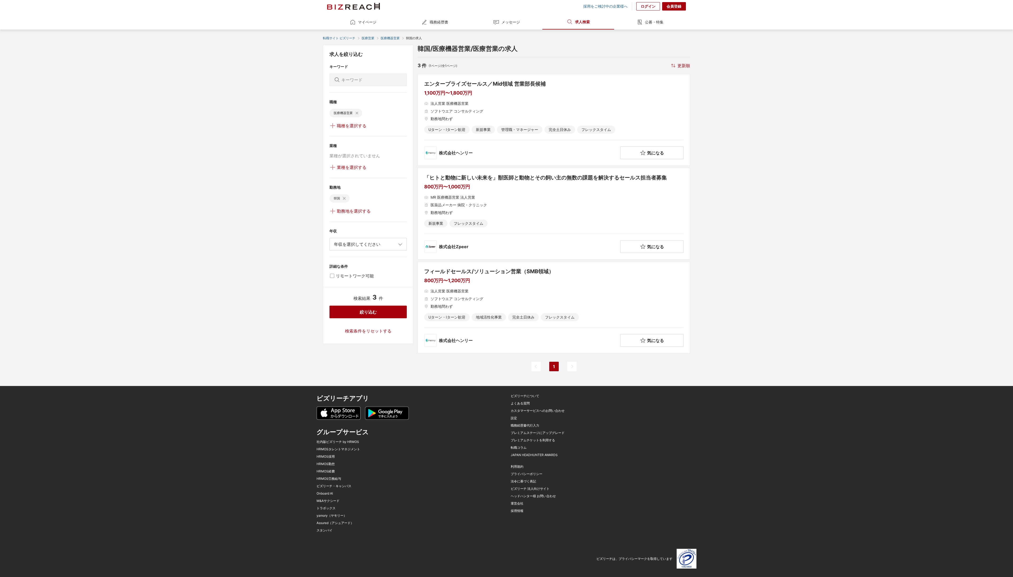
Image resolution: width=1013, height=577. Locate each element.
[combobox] (368, 244)
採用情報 (517, 510)
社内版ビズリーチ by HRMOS (338, 441)
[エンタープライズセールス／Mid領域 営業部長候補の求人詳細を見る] (554, 119)
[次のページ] (572, 366)
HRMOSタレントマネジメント (338, 449)
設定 (514, 418)
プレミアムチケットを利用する (533, 440)
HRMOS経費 (326, 471)
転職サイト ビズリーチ (339, 38)
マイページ (367, 22)
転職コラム (519, 447)
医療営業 (368, 38)
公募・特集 (654, 22)
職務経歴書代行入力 (525, 425)
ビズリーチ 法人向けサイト (530, 488)
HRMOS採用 (326, 456)
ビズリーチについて (525, 396)
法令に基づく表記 (523, 481)
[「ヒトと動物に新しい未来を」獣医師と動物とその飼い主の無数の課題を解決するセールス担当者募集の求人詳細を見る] (554, 213)
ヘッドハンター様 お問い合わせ (533, 496)
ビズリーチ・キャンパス (334, 486)
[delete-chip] (357, 113)
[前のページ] (536, 366)
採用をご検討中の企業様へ (605, 6)
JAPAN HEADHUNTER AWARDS (534, 455)
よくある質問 (520, 403)
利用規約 (517, 466)
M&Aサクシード (328, 500)
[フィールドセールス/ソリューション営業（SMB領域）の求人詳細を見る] (554, 307)
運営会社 (517, 503)
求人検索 (582, 21)
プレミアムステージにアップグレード (538, 432)
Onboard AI (325, 493)
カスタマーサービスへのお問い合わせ (538, 410)
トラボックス (326, 508)
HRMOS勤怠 (326, 464)
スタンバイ (324, 530)
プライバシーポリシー (526, 474)
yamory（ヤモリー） (332, 515)
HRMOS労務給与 (329, 478)
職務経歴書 (439, 22)
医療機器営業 (390, 38)
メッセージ (510, 22)
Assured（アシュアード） (335, 523)
